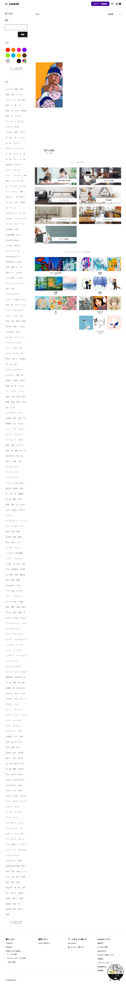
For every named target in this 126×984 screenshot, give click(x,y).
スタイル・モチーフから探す (16, 958)
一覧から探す (11, 962)
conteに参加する (44, 943)
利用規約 (100, 959)
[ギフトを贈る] (56, 227)
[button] (55, 273)
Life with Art (72, 943)
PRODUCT (9, 947)
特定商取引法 (101, 967)
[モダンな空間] (100, 168)
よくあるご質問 (102, 947)
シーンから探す (12, 954)
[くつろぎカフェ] (100, 207)
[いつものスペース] (56, 207)
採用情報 (100, 970)
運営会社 (100, 943)
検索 (22, 34)
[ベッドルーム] (56, 188)
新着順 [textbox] (110, 14)
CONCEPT (9, 943)
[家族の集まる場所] (56, 168)
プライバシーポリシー (104, 963)
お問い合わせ (101, 951)
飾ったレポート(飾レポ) (76, 947)
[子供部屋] (100, 188)
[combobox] (114, 14)
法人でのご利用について (105, 955)
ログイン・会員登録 (100, 4)
